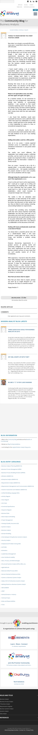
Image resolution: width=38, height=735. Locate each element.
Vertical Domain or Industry (9, 594)
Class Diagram (5, 500)
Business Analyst (4, 699)
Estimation (4, 550)
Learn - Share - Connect (18, 644)
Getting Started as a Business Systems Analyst (14, 584)
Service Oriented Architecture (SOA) (11, 574)
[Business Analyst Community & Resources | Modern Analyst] (9, 13)
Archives (21, 30)
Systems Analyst (4, 711)
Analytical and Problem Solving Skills (11, 544)
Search (26, 30)
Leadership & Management (9, 554)
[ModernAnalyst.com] (19, 656)
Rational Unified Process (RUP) (10, 571)
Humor (31, 4)
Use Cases (4, 503)
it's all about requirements (19, 646)
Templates (19, 7)
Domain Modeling (6, 533)
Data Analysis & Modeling (8, 516)
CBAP (3, 591)
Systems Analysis (6, 527)
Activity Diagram (6, 496)
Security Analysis (6, 540)
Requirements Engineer (6, 706)
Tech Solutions (19, 682)
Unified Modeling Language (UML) (11, 493)
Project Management (7, 520)
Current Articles (14, 30)
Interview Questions (29, 7)
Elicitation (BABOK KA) (7, 476)
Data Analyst (3, 713)
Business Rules (5, 513)
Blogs (25, 4)
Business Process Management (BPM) (11, 469)
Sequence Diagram (6, 510)
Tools (3, 604)
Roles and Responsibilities (8, 601)
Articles (20, 4)
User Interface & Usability (8, 557)
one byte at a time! (19, 684)
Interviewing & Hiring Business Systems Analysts (14, 537)
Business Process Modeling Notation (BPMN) (13, 472)
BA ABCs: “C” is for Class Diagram (20, 382)
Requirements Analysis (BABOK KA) (11, 483)
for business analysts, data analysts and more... (19, 665)
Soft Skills (4, 547)
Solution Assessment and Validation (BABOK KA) (14, 489)
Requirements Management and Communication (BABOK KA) (18, 486)
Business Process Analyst (6, 701)
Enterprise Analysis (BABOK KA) (10, 479)
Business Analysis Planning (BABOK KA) (12, 466)
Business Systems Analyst (6, 709)
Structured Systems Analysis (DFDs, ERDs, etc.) (14, 564)
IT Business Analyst (5, 704)
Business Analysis (6, 530)
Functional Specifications (8, 506)
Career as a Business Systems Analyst (11, 577)
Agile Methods (5, 567)
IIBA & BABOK (5, 587)
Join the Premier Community (19, 663)
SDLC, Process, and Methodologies (11, 560)
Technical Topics (6, 598)
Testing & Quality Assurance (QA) (10, 523)
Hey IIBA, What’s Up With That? (18, 357)
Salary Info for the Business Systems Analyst (13, 581)
